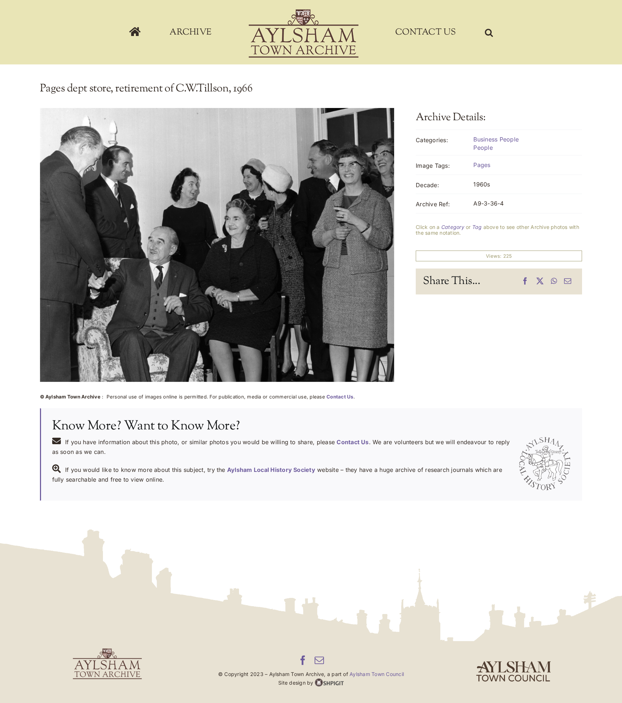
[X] (540, 281)
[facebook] (302, 660)
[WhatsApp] (553, 281)
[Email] (567, 281)
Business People (496, 139)
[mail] (319, 660)
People (482, 147)
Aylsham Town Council (377, 674)
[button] (442, 32)
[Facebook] (525, 281)
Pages (481, 164)
